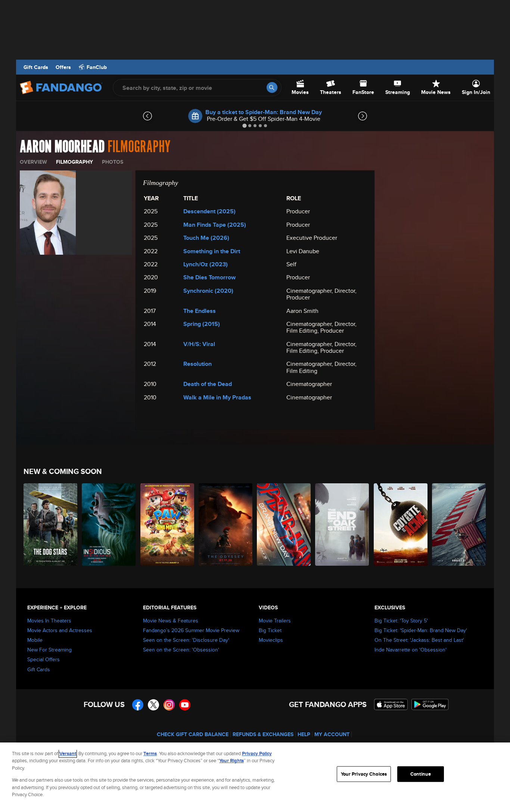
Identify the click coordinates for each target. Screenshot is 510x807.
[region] (255, 774)
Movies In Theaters (49, 620)
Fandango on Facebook (137, 704)
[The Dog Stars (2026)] (51, 524)
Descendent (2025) (209, 211)
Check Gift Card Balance (192, 734)
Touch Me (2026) (206, 237)
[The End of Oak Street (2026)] (342, 524)
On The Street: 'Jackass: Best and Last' (419, 640)
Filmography (74, 162)
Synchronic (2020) (208, 290)
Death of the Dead (207, 384)
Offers (63, 67)
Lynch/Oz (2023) (205, 264)
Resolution (197, 363)
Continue (420, 774)
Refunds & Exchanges (263, 734)
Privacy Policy (257, 753)
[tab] (244, 125)
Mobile (35, 640)
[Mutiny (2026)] (459, 524)
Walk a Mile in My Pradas (217, 397)
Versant (67, 753)
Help (304, 734)
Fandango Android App (430, 704)
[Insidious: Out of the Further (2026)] (109, 524)
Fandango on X (153, 704)
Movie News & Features (170, 620)
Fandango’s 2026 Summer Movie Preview (191, 630)
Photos (112, 162)
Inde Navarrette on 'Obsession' (410, 649)
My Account (331, 734)
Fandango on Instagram (169, 704)
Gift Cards (36, 67)
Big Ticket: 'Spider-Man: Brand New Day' (420, 630)
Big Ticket (270, 630)
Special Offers (43, 659)
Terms (150, 753)
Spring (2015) (201, 324)
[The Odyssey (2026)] (226, 524)
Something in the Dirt (211, 251)
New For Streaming (49, 649)
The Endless (199, 311)
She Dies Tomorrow (209, 277)
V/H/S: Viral (199, 344)
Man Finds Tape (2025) (214, 224)
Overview (33, 162)
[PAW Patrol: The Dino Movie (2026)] (167, 524)
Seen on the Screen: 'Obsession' (181, 649)
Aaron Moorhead (62, 147)
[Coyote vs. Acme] (401, 524)
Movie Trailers (275, 620)
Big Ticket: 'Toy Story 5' (401, 620)
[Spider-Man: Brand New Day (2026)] (284, 524)
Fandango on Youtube (184, 704)
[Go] (272, 87)
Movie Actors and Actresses (59, 630)
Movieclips (271, 640)
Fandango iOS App (391, 704)
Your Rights (231, 760)
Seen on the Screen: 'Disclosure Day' (186, 640)
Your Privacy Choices (364, 774)
